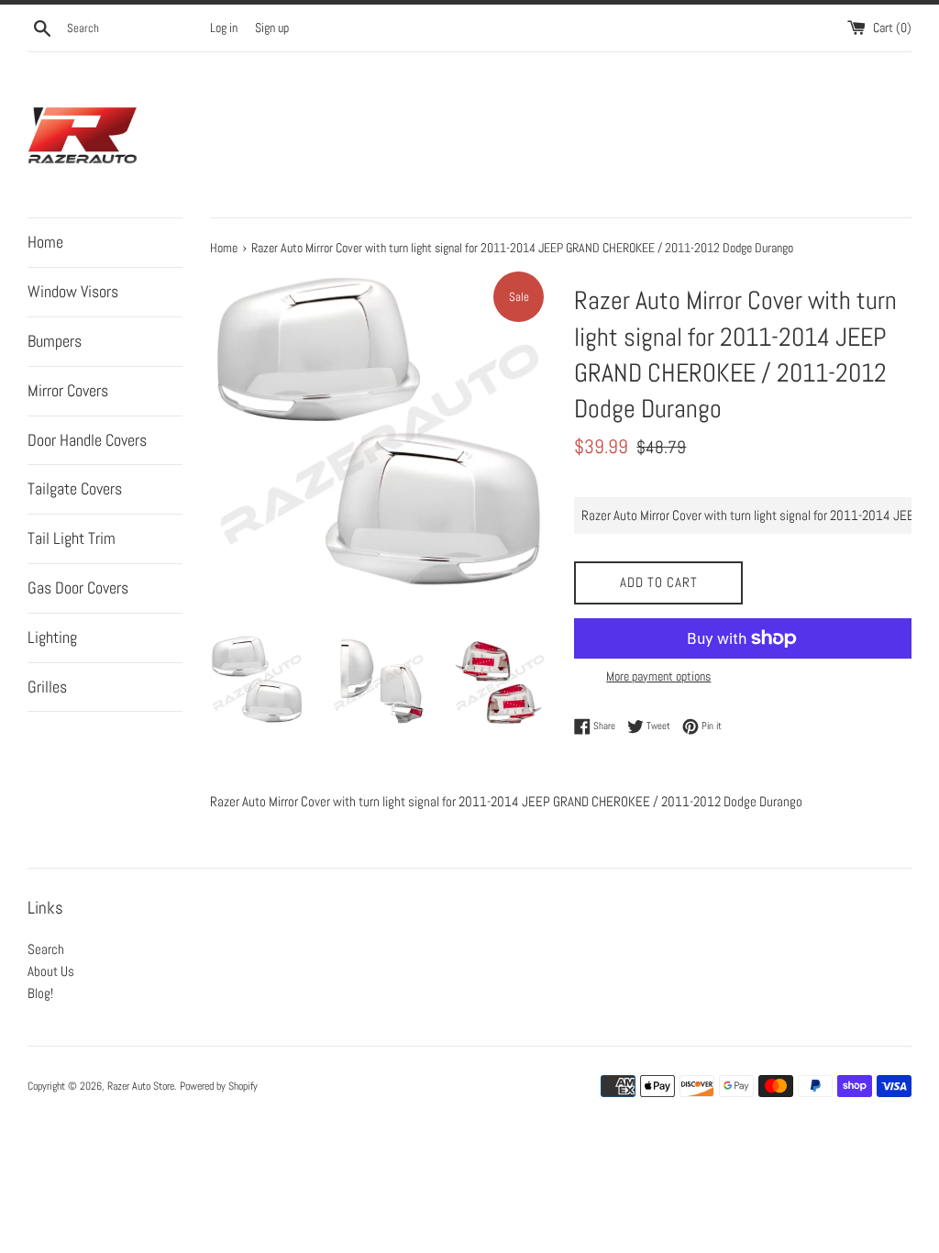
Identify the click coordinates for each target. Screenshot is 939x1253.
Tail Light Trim (72, 538)
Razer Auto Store (140, 1086)
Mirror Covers (68, 390)
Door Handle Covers (87, 439)
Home (45, 241)
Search (46, 949)
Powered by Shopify (219, 1086)
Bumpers (55, 340)
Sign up (272, 28)
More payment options (658, 676)
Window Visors (73, 291)
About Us (51, 971)
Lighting (52, 637)
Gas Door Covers (78, 587)
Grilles (47, 686)
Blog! (40, 993)
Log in (224, 28)
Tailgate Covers (75, 488)
